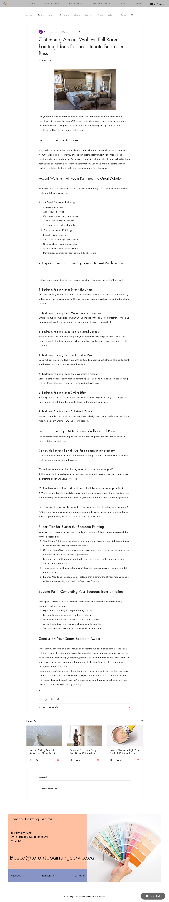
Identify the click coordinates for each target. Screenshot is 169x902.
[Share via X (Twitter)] (46, 699)
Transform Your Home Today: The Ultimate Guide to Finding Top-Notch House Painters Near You (84, 752)
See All (140, 721)
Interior (41, 15)
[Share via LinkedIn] (52, 699)
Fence (123, 15)
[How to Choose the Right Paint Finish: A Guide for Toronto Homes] (125, 736)
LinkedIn (80, 875)
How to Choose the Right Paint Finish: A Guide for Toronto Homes (124, 752)
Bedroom (88, 15)
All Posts (29, 15)
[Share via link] (58, 699)
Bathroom (112, 15)
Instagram (48, 875)
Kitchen (76, 15)
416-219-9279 (156, 3)
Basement (64, 15)
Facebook (17, 875)
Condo (100, 15)
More (133, 15)
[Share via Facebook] (40, 699)
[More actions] (128, 31)
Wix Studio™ (100, 896)
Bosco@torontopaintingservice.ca (52, 857)
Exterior (52, 15)
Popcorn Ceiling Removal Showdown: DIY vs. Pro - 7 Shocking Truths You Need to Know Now (43, 752)
